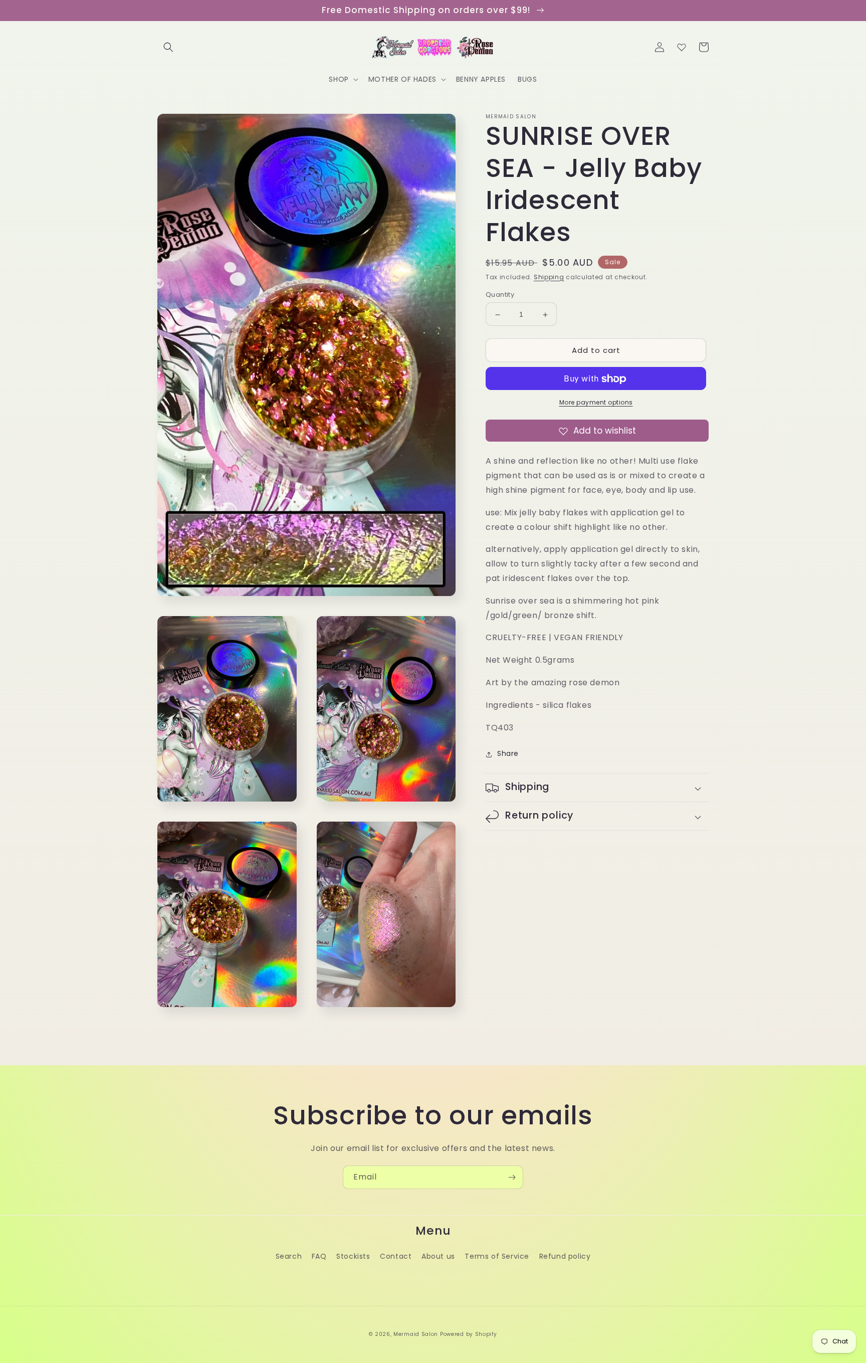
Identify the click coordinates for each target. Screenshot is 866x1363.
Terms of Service (497, 1256)
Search (289, 1256)
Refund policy (565, 1256)
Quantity (500, 295)
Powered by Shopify (468, 1334)
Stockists (353, 1256)
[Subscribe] (512, 1177)
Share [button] (508, 754)
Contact (395, 1256)
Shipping (549, 277)
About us (438, 1256)
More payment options (596, 403)
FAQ (319, 1256)
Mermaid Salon (415, 1334)
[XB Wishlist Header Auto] (682, 47)
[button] (168, 47)
